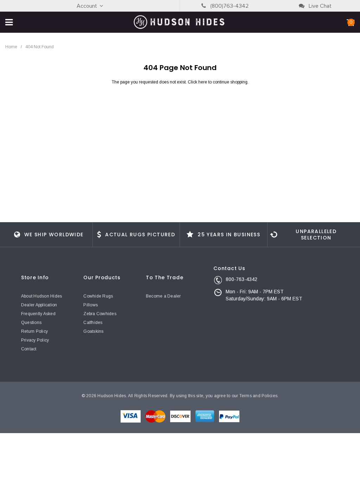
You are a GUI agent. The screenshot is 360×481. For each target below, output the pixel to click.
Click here (198, 82)
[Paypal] (229, 415)
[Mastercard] (156, 415)
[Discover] (181, 415)
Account (87, 6)
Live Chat (319, 6)
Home (11, 46)
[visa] (131, 415)
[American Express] (205, 415)
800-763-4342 (241, 279)
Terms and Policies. (259, 395)
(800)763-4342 (229, 6)
